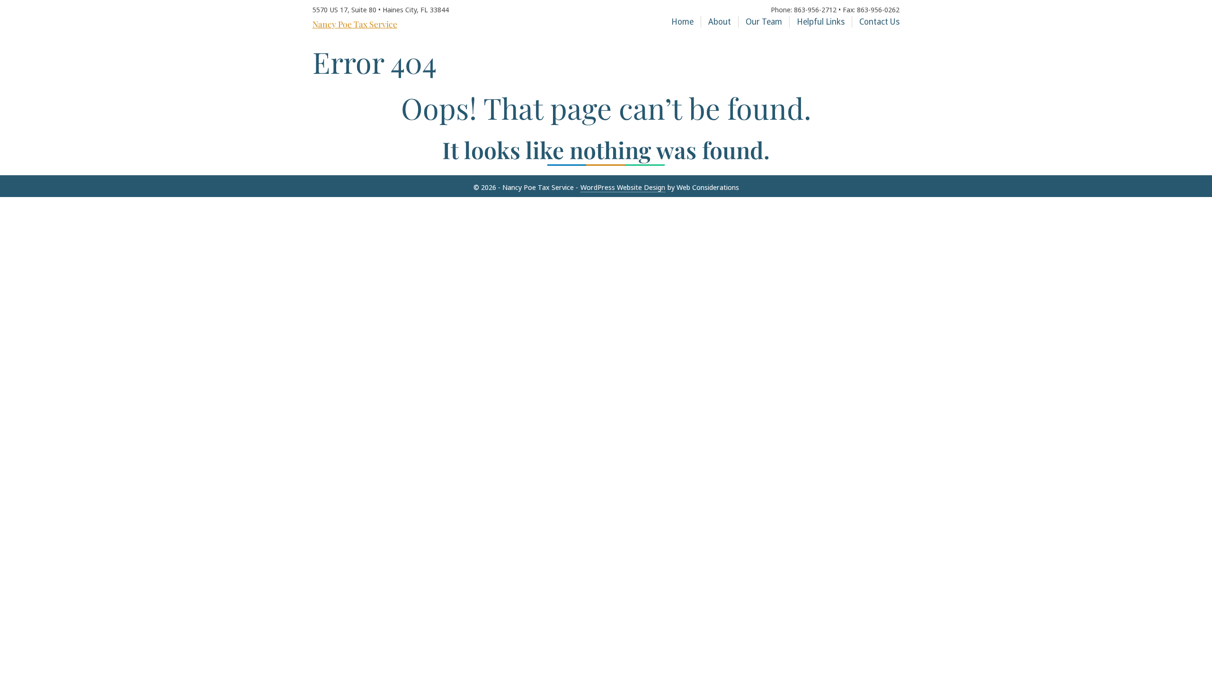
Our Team (764, 21)
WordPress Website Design (622, 187)
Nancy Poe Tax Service (354, 24)
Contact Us (879, 21)
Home (682, 21)
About (719, 21)
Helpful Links (821, 21)
